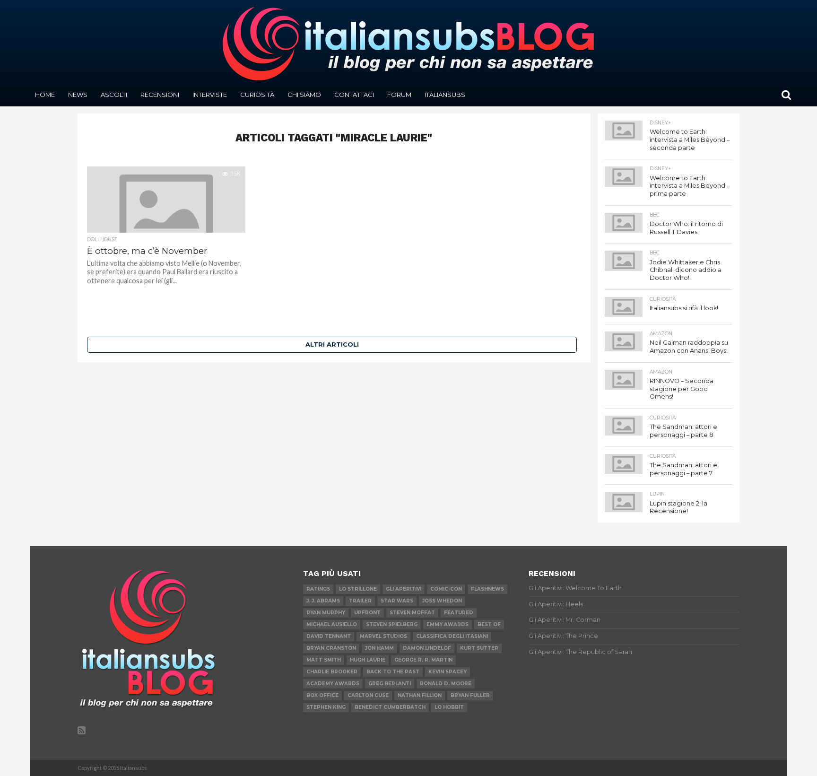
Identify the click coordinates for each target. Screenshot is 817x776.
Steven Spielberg (391, 624)
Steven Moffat (412, 613)
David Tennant (328, 636)
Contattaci (354, 94)
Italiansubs (445, 94)
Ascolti (114, 94)
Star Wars (397, 601)
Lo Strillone (358, 589)
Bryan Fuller (470, 695)
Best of (489, 624)
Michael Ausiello (331, 624)
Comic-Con (446, 589)
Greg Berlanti (389, 683)
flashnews (487, 589)
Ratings (318, 589)
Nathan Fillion (420, 695)
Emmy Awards (447, 624)
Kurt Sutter (479, 648)
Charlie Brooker (331, 672)
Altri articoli (332, 344)
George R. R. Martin (423, 660)
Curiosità (257, 94)
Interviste (209, 94)
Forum (399, 94)
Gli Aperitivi (403, 589)
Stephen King (326, 707)
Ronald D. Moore (445, 683)
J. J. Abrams (323, 601)
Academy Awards (332, 683)
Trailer (360, 601)
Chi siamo (304, 94)
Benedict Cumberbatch (390, 707)
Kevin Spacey (447, 672)
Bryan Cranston (331, 648)
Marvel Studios (383, 636)
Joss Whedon (442, 601)
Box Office (322, 695)
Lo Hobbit (449, 707)
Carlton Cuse (368, 695)
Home (45, 94)
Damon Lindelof (427, 648)
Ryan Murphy (325, 613)
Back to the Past (392, 672)
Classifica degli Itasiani (452, 636)
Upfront (367, 613)
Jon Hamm (379, 648)
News (77, 94)
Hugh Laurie (367, 660)
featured (458, 613)
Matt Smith (323, 660)
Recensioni (159, 94)
